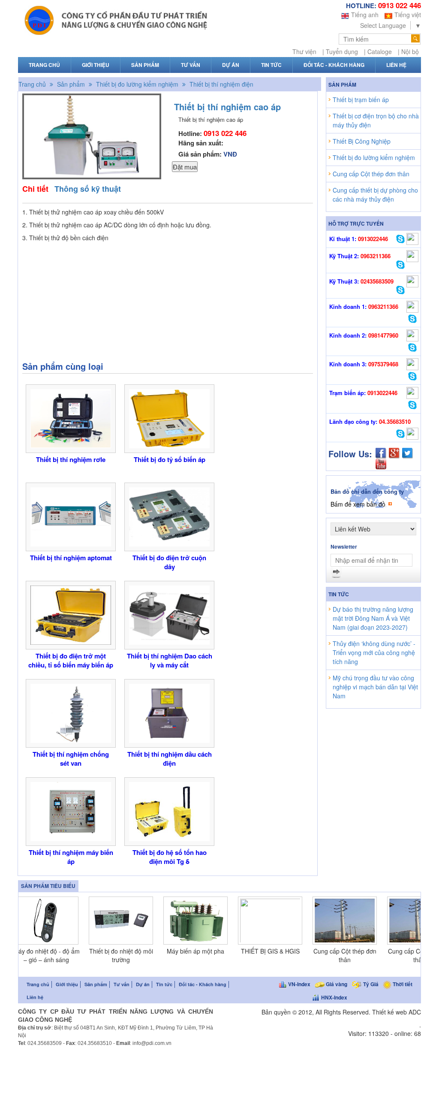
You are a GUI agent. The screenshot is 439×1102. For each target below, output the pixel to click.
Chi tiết (35, 188)
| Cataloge (378, 51)
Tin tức (271, 65)
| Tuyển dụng (340, 51)
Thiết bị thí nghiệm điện (220, 84)
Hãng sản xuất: (200, 143)
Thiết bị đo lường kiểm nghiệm (136, 84)
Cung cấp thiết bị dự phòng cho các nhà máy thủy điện (375, 194)
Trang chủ (44, 65)
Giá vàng (336, 984)
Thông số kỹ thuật (87, 188)
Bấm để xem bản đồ (358, 504)
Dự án (230, 65)
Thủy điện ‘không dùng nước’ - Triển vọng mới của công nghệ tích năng (374, 652)
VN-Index (298, 984)
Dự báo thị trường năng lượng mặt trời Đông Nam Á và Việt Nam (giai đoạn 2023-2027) (373, 618)
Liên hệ (396, 65)
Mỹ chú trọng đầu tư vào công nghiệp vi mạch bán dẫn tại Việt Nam (375, 686)
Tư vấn (190, 65)
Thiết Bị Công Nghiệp (362, 141)
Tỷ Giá (370, 984)
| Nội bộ (408, 51)
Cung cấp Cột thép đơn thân (371, 173)
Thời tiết (401, 984)
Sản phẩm (145, 65)
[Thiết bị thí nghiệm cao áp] (91, 175)
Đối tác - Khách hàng (334, 65)
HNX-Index (333, 997)
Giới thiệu (95, 65)
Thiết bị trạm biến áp (361, 99)
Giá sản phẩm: (207, 154)
